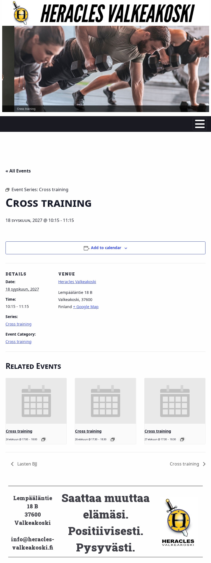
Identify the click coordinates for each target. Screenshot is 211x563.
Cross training (18, 324)
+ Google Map (86, 306)
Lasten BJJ (26, 464)
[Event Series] (43, 439)
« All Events (18, 171)
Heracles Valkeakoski (77, 281)
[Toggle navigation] (200, 124)
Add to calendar (106, 247)
